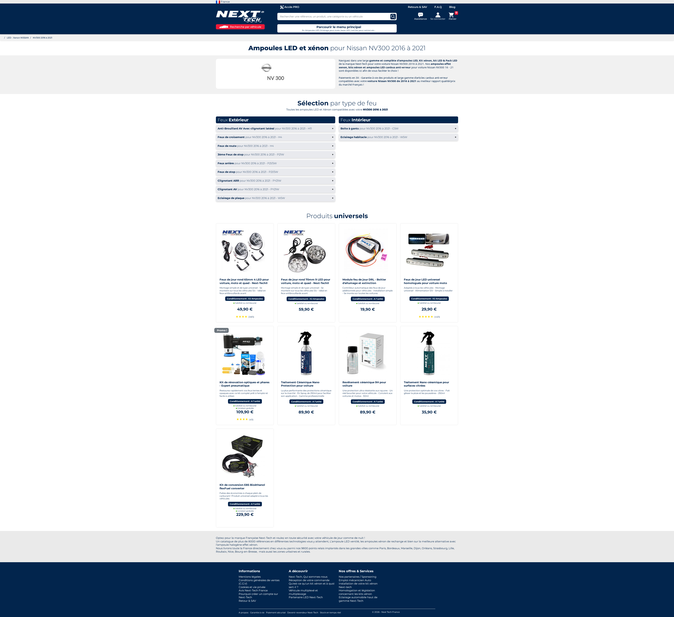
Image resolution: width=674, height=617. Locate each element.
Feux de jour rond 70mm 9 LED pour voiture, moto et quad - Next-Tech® (305, 281)
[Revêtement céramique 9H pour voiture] (366, 353)
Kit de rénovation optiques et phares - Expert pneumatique (244, 384)
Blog (452, 7)
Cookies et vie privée (252, 587)
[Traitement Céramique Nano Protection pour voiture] (305, 353)
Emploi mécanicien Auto (355, 580)
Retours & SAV (417, 7)
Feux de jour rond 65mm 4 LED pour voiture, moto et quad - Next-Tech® (244, 281)
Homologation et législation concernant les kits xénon (357, 592)
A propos (243, 612)
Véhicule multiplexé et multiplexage (303, 592)
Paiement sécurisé (276, 612)
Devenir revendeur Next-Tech (302, 612)
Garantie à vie (257, 612)
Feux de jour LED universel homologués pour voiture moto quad (425, 283)
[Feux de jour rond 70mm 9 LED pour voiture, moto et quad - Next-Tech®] (305, 250)
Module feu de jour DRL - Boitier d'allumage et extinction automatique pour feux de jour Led (366, 283)
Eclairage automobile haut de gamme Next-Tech (358, 599)
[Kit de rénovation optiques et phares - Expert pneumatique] (243, 353)
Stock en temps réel (330, 612)
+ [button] (275, 128)
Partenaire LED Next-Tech (306, 597)
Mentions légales (250, 576)
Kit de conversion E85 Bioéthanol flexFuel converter (242, 486)
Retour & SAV (247, 600)
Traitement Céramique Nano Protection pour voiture (300, 384)
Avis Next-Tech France (253, 590)
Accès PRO (291, 7)
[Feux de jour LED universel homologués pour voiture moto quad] (428, 250)
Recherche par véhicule (245, 26)
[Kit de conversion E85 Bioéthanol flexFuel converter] (243, 455)
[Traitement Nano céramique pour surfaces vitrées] (428, 353)
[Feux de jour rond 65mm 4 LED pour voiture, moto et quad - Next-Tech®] (243, 250)
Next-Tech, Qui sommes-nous (308, 576)
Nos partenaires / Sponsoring (357, 576)
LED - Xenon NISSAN (18, 37)
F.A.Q (438, 7)
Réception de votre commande (309, 580)
